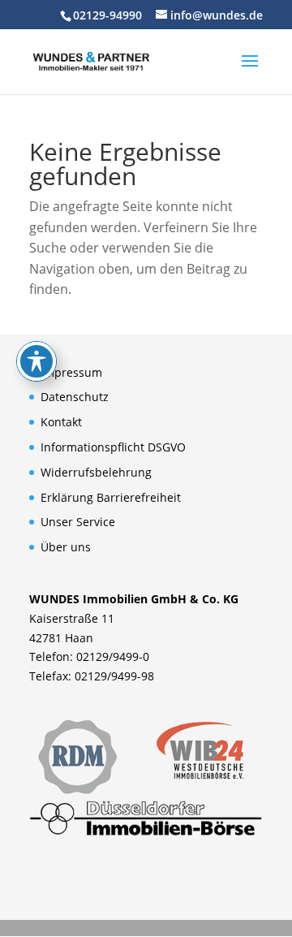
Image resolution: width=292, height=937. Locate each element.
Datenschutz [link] (75, 396)
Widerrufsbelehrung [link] (96, 472)
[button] (250, 71)
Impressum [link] (71, 372)
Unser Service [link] (78, 521)
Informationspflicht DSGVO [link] (113, 447)
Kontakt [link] (61, 422)
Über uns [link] (66, 547)
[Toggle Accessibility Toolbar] (36, 361)
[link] (90, 60)
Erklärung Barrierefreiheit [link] (111, 497)
